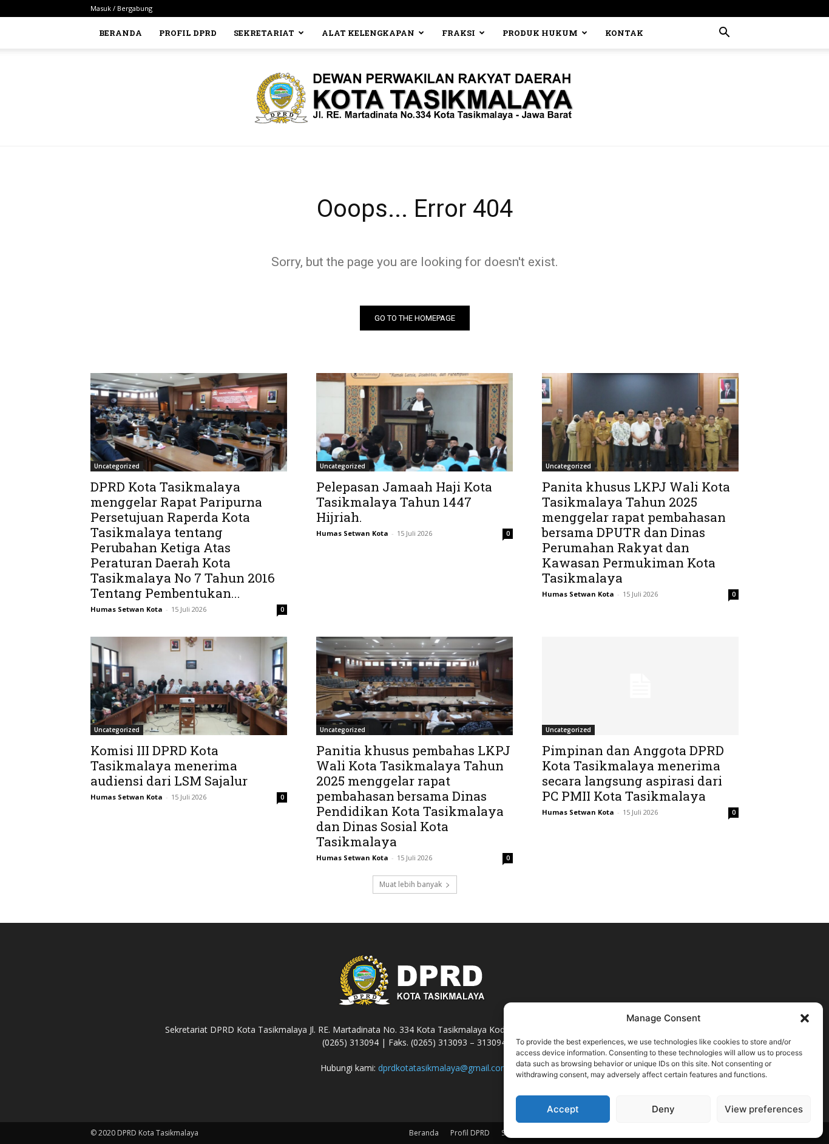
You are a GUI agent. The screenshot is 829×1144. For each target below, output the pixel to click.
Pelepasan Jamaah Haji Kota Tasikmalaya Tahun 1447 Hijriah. (404, 502)
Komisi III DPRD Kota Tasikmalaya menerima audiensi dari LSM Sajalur (169, 765)
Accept (563, 1109)
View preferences (764, 1109)
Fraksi (458, 32)
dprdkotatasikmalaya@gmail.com (443, 1068)
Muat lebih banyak (410, 884)
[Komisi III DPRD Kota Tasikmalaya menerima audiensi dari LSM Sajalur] (188, 686)
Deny (663, 1109)
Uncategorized (117, 466)
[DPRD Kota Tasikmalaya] (415, 97)
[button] (805, 1018)
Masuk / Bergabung (121, 8)
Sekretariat (264, 32)
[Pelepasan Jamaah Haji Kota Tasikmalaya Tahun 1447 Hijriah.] (414, 422)
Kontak (624, 32)
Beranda (120, 32)
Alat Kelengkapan (368, 32)
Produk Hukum (540, 32)
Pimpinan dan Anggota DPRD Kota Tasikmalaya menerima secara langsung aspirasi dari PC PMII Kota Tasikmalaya (633, 773)
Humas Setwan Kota (126, 609)
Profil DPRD (188, 32)
